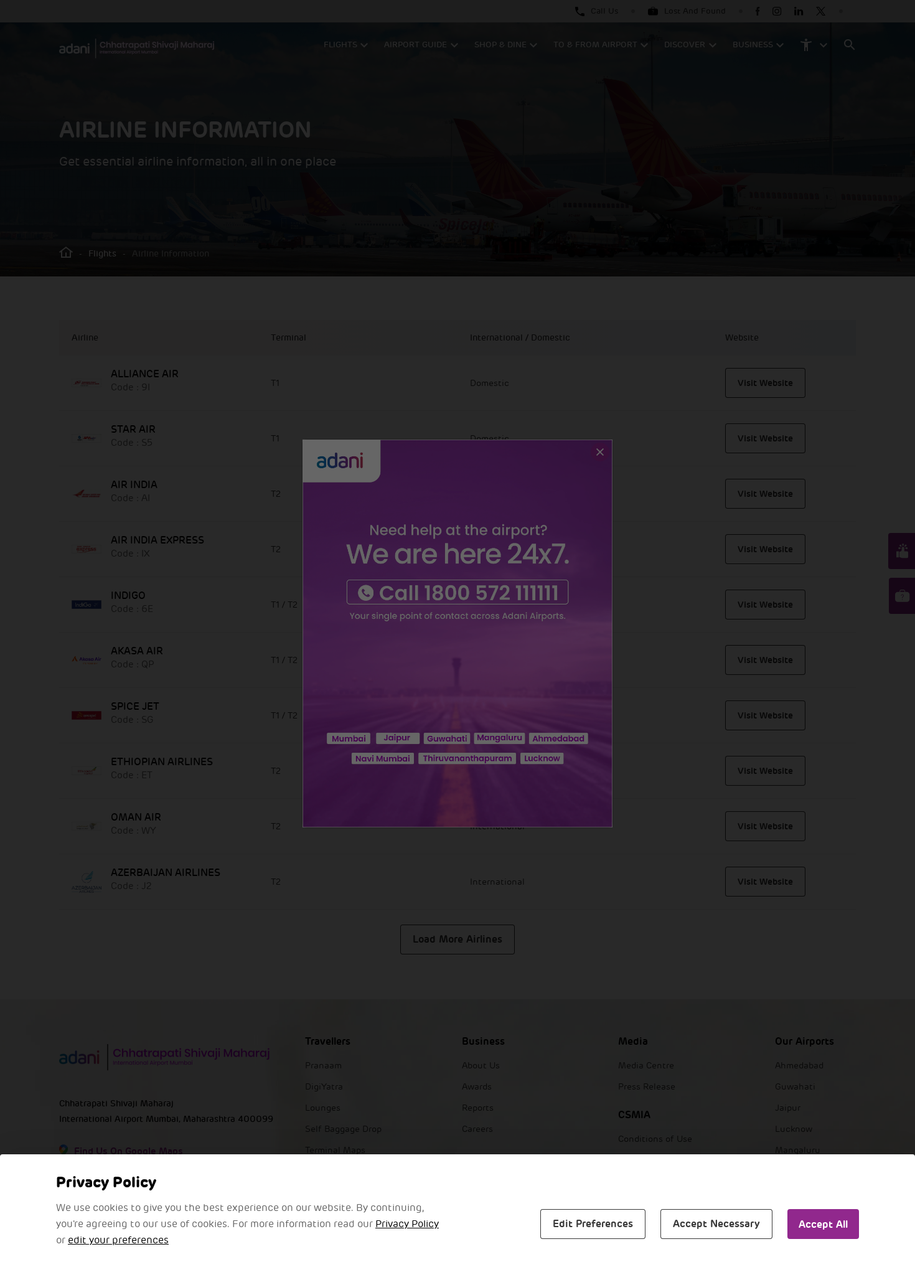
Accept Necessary (716, 1223)
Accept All (823, 1224)
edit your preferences (118, 1240)
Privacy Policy (407, 1224)
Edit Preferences (593, 1223)
